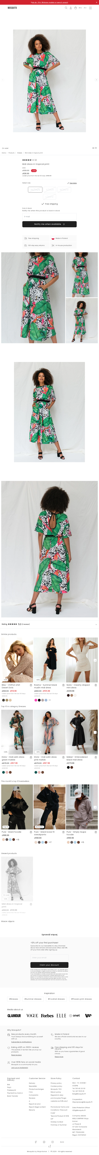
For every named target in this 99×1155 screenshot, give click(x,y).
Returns (32, 1110)
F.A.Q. (31, 1092)
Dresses (19, 153)
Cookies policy (56, 1086)
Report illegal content (37, 1107)
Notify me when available (48, 224)
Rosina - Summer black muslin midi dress (45, 686)
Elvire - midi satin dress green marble (13, 758)
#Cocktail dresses (56, 999)
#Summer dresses (33, 999)
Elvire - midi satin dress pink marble (45, 758)
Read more (59, 1057)
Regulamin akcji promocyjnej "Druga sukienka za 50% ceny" (59, 1098)
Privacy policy (56, 1083)
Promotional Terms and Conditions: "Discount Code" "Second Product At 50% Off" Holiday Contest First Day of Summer (60, 1116)
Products (11, 153)
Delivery (32, 1083)
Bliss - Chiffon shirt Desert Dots (11, 686)
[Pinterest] (44, 1142)
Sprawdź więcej (49, 934)
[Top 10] (17, 807)
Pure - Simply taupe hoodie (76, 833)
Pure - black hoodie (11, 832)
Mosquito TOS (56, 1089)
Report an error (35, 1104)
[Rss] (62, 1142)
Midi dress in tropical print (12, 905)
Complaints (33, 1095)
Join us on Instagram (19, 1068)
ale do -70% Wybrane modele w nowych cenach (50, 2)
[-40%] (17, 660)
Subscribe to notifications (21, 1042)
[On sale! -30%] (17, 879)
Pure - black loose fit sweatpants (44, 833)
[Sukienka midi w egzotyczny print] (82, 275)
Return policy (56, 1092)
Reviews (32, 1098)
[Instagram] (52, 1142)
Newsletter (33, 1086)
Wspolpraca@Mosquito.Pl (82, 1102)
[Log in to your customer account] (71, 7)
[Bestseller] (49, 807)
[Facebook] (35, 1142)
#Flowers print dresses (81, 999)
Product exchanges (36, 1089)
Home (4, 153)
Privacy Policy (61, 977)
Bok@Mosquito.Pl (79, 1094)
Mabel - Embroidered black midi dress (77, 758)
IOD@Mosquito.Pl (79, 1110)
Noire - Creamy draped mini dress (78, 686)
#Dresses (13, 999)
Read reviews (16, 1055)
